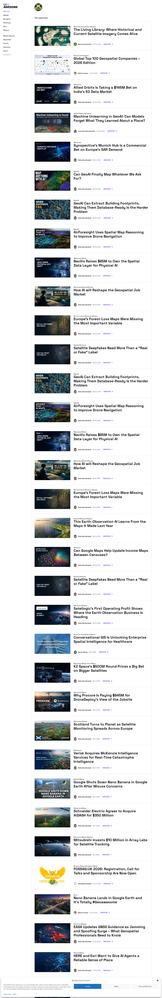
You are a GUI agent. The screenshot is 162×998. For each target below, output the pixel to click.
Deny (116, 986)
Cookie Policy (7, 994)
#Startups (7, 23)
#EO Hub (6, 11)
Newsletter (7, 40)
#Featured (78, 56)
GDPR (14, 994)
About (5, 51)
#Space (6, 30)
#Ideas (82, 113)
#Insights (6, 19)
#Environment (79, 316)
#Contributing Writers (82, 27)
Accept (87, 986)
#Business (77, 85)
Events (5, 43)
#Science (88, 316)
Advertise (6, 47)
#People (90, 287)
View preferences (144, 986)
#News (84, 258)
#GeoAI (6, 15)
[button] (157, 980)
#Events (77, 866)
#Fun (5, 26)
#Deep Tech (86, 663)
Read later (64, 43)
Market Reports (9, 36)
